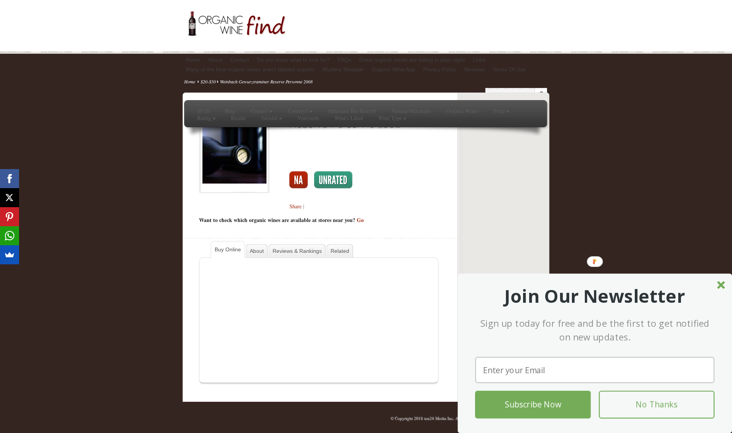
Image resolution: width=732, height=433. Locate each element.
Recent (238, 118)
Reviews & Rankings (297, 251)
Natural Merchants (411, 111)
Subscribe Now (533, 404)
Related (340, 251)
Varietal (271, 118)
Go (360, 220)
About (257, 251)
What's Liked (348, 118)
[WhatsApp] (9, 235)
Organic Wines (462, 111)
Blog (230, 111)
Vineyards (308, 118)
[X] (9, 197)
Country (261, 111)
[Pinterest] (9, 216)
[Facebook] (9, 178)
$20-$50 (208, 81)
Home (189, 81)
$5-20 (203, 111)
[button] (594, 296)
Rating (206, 118)
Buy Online (228, 249)
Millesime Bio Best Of (352, 111)
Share (295, 206)
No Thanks (656, 404)
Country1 (300, 111)
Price (501, 111)
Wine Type (392, 118)
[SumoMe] (9, 254)
